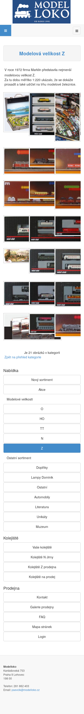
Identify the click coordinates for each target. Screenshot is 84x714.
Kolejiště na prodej (42, 576)
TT (42, 428)
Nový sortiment (42, 379)
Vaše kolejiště (42, 547)
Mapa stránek (42, 626)
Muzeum (42, 526)
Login (42, 636)
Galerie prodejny (42, 607)
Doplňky (42, 467)
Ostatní (42, 487)
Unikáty (42, 516)
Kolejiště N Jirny (42, 557)
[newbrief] (24, 112)
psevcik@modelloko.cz (26, 690)
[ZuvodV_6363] (67, 117)
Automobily (42, 497)
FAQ (42, 617)
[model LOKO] (42, 12)
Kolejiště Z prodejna (42, 567)
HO (42, 418)
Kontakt (42, 597)
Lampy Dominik (42, 477)
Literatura (42, 507)
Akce (42, 389)
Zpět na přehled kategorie (22, 357)
